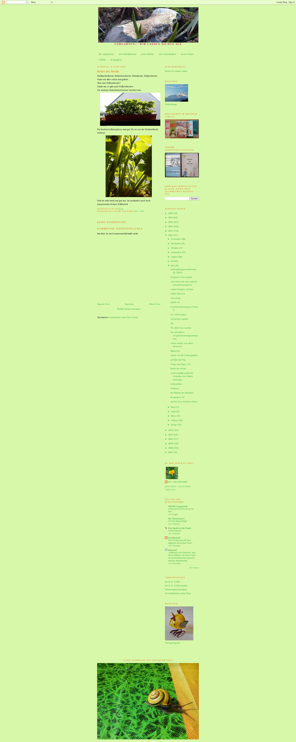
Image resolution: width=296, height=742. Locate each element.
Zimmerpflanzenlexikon (176, 589)
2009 (171, 443)
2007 (171, 452)
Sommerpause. (175, 531)
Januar (174, 424)
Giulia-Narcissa (178, 293)
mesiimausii (174, 537)
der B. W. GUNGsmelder (176, 585)
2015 (170, 226)
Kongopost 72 (177, 397)
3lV (172, 323)
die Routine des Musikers (182, 393)
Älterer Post (154, 304)
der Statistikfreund (127, 54)
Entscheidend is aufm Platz (178, 593)
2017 (170, 217)
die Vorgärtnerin (106, 54)
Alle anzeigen (194, 568)
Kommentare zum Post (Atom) (123, 317)
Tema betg (175, 298)
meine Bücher (147, 54)
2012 (170, 430)
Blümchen (175, 351)
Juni (173, 265)
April (173, 411)
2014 (170, 231)
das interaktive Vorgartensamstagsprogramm (184, 335)
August (174, 257)
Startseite (129, 304)
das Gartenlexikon (167, 54)
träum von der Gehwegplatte (184, 355)
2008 (171, 448)
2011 (170, 434)
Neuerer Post (103, 304)
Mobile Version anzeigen (128, 309)
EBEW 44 (175, 302)
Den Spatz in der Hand (179, 528)
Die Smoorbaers (176, 518)
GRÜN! (102, 60)
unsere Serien (187, 54)
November (176, 243)
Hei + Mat (139, 211)
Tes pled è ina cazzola (181, 328)
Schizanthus (176, 384)
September (176, 252)
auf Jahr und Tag (178, 360)
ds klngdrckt (116, 60)
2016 (170, 222)
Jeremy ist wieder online (176, 71)
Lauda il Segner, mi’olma (182, 289)
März (173, 416)
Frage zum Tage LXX (181, 364)
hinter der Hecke (178, 368)
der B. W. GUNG (172, 582)
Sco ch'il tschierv (179, 314)
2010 (170, 439)
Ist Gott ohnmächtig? (177, 521)
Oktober (175, 248)
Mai (173, 407)
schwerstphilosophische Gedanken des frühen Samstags (182, 376)
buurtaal (172, 550)
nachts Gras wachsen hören (184, 401)
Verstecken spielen (179, 319)
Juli (172, 261)
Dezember (176, 239)
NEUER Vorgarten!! (177, 506)
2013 (170, 235)
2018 (170, 213)
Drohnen (175, 388)
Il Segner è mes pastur (181, 277)
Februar (175, 420)
